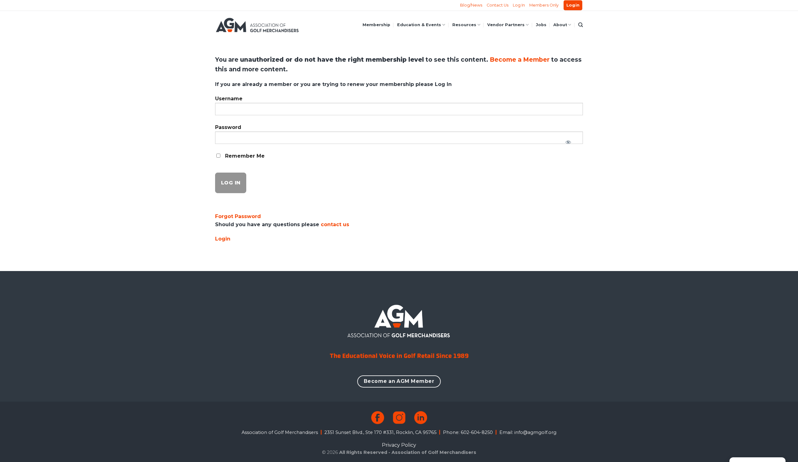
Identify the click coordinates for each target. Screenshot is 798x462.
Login (222, 239)
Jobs (541, 24)
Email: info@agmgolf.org (527, 432)
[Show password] (568, 140)
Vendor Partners (506, 24)
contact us (335, 224)
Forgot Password (238, 216)
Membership (376, 24)
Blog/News (471, 5)
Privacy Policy (399, 445)
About (560, 24)
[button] (573, 5)
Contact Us (497, 5)
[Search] (580, 25)
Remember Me (244, 156)
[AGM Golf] (257, 24)
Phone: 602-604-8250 (468, 432)
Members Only (544, 5)
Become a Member (520, 59)
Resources (464, 24)
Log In (519, 5)
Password (228, 127)
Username (229, 99)
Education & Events (419, 24)
